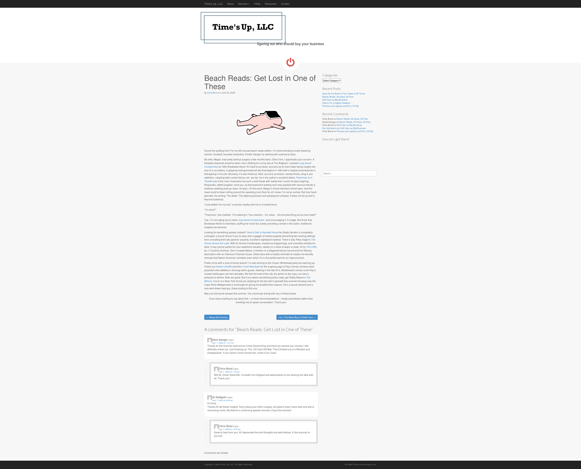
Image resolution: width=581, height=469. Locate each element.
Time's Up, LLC (213, 4)
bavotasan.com (369, 464)
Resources (270, 3)
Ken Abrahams (329, 128)
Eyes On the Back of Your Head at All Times (343, 93)
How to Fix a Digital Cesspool (336, 102)
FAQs (257, 3)
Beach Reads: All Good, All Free (337, 96)
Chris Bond (212, 92)
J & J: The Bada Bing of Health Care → (297, 317)
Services (243, 3)
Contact (285, 3)
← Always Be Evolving (216, 317)
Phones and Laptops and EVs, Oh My (340, 105)
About (230, 3)
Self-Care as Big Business (335, 99)
